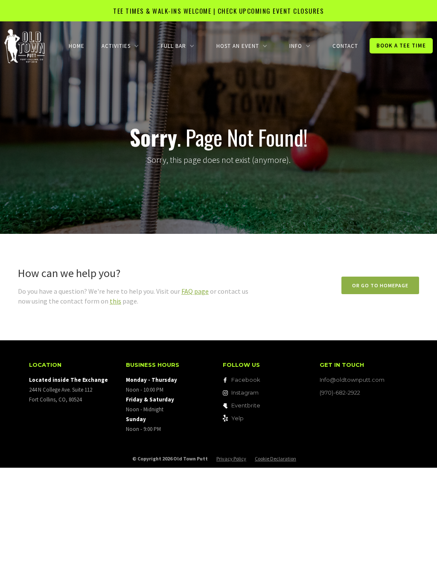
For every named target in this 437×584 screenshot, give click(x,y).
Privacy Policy (231, 458)
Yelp (237, 418)
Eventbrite (245, 405)
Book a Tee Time (401, 45)
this (115, 301)
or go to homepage (380, 285)
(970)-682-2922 (340, 392)
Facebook (245, 379)
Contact (345, 46)
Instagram (245, 392)
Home (76, 46)
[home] (24, 45)
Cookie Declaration (275, 458)
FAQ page (195, 291)
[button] (120, 46)
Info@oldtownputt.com (352, 379)
